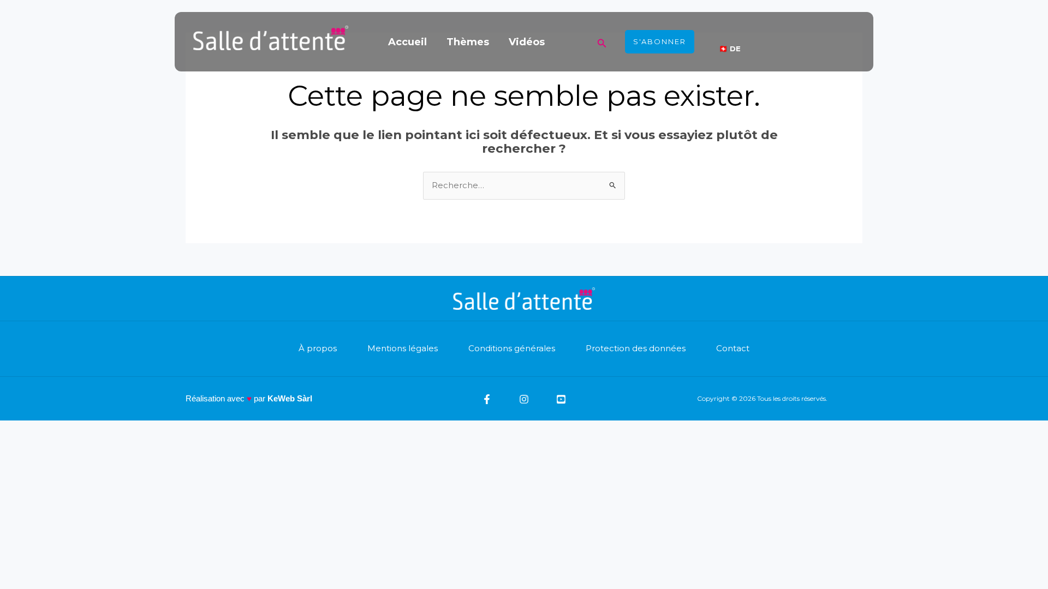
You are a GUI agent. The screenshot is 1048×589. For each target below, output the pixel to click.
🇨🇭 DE (730, 48)
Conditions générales (511, 348)
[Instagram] (524, 399)
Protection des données (636, 348)
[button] (602, 41)
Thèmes (467, 42)
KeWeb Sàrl (289, 398)
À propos (318, 348)
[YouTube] (561, 399)
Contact (732, 348)
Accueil (407, 42)
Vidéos (527, 42)
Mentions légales (402, 348)
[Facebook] (487, 399)
